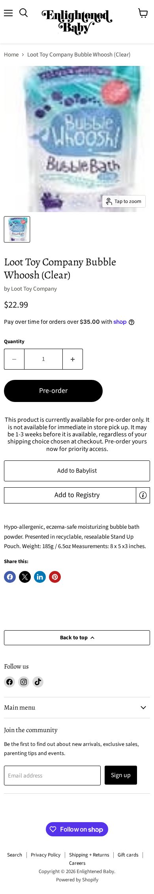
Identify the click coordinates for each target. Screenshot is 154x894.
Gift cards (128, 854)
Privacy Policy (45, 854)
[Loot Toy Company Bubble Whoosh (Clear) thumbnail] (17, 229)
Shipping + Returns (89, 854)
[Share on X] (25, 577)
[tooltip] (143, 495)
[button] (77, 495)
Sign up (121, 775)
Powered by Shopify (77, 879)
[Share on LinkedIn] (40, 577)
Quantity (14, 342)
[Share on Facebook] (10, 577)
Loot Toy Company (34, 289)
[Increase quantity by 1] (73, 359)
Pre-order (53, 391)
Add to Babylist (77, 470)
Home (11, 54)
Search (14, 854)
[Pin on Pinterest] (55, 577)
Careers (77, 863)
